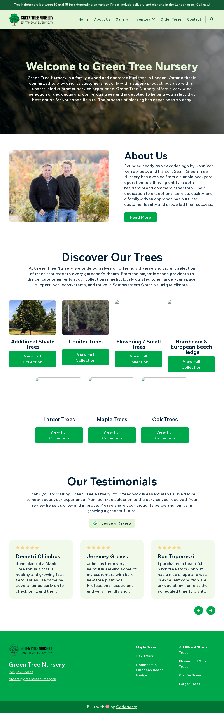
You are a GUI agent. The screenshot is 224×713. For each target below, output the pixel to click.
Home (83, 19)
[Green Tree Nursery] (31, 19)
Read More (140, 217)
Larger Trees (189, 684)
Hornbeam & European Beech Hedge (149, 669)
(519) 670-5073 (21, 672)
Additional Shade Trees (193, 650)
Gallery (122, 19)
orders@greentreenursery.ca (32, 679)
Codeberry (126, 706)
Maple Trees (146, 647)
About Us (102, 19)
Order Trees (171, 19)
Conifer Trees (190, 675)
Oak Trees (144, 656)
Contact (194, 19)
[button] (198, 610)
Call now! (203, 5)
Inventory (141, 19)
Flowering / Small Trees (193, 664)
